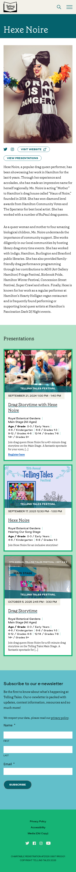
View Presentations (22, 158)
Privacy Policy (38, 821)
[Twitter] (5, 149)
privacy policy (59, 718)
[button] (59, 7)
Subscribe (17, 784)
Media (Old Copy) (38, 833)
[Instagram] (12, 149)
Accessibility (38, 827)
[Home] (10, 7)
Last (6, 755)
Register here (16, 454)
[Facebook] (34, 843)
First (6, 741)
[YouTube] (48, 843)
